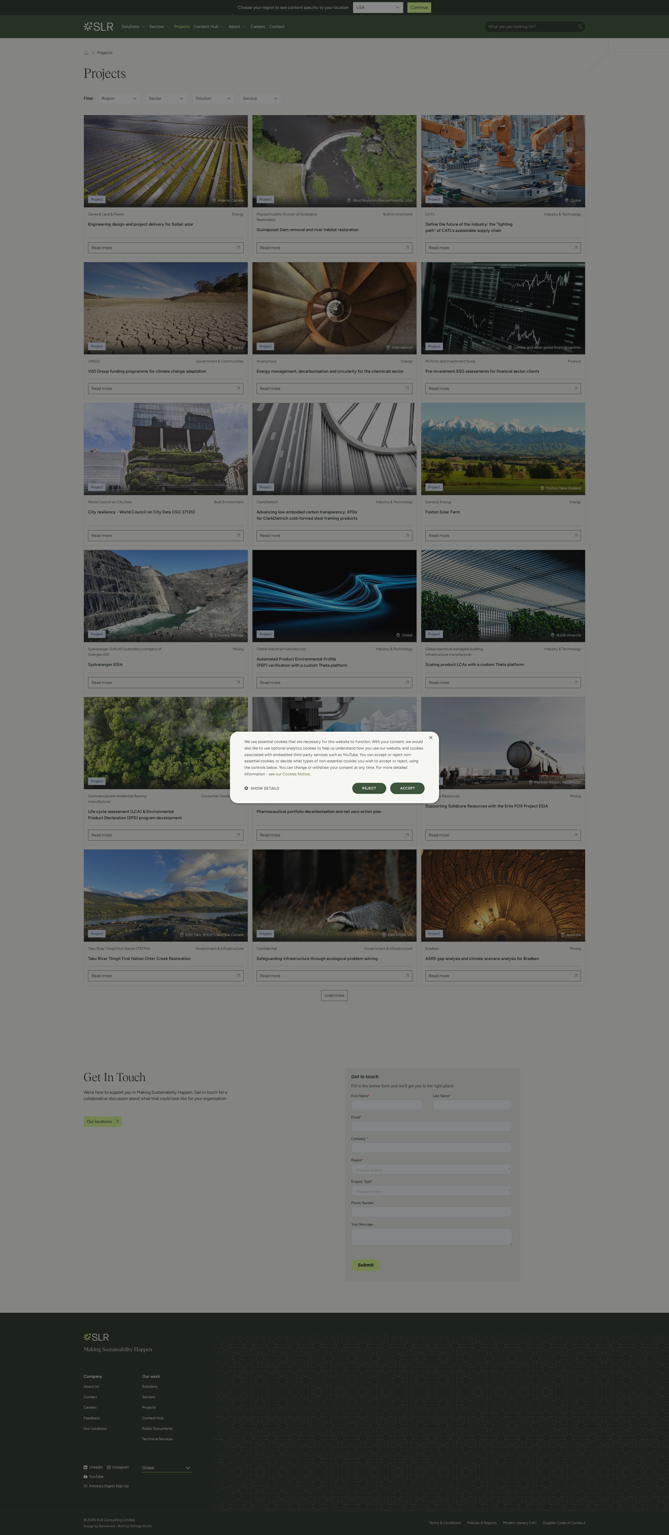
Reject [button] (369, 788)
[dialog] (334, 767)
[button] (261, 788)
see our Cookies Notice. (289, 774)
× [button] (430, 738)
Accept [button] (407, 788)
